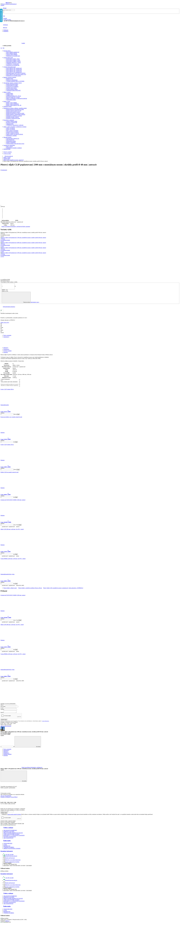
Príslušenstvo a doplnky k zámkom (14, 147)
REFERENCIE (6, 846)
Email (2, 708)
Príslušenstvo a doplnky (11, 135)
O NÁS (5, 844)
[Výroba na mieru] (11, 153)
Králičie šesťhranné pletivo (12, 84)
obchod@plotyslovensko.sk (11, 856)
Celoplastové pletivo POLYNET (13, 90)
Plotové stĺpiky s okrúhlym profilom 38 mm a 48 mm (30, 588)
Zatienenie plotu (9, 123)
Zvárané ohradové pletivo (12, 89)
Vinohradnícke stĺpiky (11, 99)
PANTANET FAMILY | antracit (13, 61)
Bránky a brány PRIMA (11, 102)
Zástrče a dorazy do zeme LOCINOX (14, 134)
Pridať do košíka (26, 302)
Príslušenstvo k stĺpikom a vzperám (14, 115)
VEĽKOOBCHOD (7, 843)
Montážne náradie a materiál (12, 117)
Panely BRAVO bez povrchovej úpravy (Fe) (16, 74)
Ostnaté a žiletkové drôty (11, 121)
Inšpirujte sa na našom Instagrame (13, 859)
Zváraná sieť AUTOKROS (12, 86)
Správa (2, 712)
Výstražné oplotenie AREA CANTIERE (15, 81)
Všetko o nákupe (8, 827)
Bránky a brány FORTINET (12, 104)
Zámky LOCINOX (10, 128)
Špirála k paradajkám (11, 142)
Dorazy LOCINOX (10, 129)
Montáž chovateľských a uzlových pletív (15, 113)
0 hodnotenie (4, 170)
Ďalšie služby (7, 840)
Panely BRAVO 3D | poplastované (14, 69)
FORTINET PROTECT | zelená (13, 62)
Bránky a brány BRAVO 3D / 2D (13, 105)
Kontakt (5, 18)
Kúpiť (18, 414)
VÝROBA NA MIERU (8, 847)
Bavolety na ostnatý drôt (11, 122)
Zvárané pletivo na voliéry (12, 85)
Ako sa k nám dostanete (6, 726)
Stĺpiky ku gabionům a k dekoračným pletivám (16, 98)
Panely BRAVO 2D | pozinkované (14, 70)
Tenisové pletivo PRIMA (11, 54)
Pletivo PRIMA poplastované (12, 52)
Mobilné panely (9, 78)
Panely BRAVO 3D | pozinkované (14, 68)
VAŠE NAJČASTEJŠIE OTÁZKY (11, 834)
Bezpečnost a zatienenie (8, 120)
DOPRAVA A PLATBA (8, 831)
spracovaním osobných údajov (14, 814)
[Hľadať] (3, 12)
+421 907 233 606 (9, 854)
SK (3, 48)
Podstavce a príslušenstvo (12, 80)
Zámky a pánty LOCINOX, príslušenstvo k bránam (14, 126)
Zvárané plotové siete (8, 57)
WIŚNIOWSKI (6, 149)
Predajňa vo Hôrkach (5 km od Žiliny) (9, 797)
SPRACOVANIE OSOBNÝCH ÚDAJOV (13, 832)
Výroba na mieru (7, 19)
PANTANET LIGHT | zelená (12, 58)
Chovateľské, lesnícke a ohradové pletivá (12, 82)
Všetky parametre (26, 226)
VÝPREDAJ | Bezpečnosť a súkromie (14, 125)
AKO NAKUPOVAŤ (8, 838)
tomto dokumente (45, 721)
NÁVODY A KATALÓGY (9, 836)
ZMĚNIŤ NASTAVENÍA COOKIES (11, 848)
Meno (2, 705)
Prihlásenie (5, 30)
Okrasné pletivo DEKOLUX (12, 138)
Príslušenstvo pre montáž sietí (12, 65)
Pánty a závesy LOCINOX (12, 130)
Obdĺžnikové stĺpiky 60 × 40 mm (13, 96)
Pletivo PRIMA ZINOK (11, 53)
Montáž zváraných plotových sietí (13, 110)
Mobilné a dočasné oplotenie (9, 77)
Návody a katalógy (7, 152)
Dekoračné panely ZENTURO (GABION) (15, 73)
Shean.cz (7, 920)
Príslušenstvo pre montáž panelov (13, 75)
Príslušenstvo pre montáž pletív (13, 55)
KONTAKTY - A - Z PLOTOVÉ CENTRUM (13, 835)
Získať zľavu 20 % (5, 322)
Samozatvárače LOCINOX (12, 131)
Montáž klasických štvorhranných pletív (15, 109)
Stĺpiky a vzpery (7, 92)
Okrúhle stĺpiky (9, 93)
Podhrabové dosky (7, 106)
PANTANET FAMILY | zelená (13, 60)
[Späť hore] (1, 923)
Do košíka (38, 746)
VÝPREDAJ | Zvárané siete (12, 63)
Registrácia (5, 31)
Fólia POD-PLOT (10, 139)
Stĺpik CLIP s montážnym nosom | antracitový (13, 160)
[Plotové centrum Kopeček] (7, 4)
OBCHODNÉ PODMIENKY (10, 830)
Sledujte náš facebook (10, 857)
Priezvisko (3, 706)
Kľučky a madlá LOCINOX (12, 133)
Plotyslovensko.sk (8, 156)
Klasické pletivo (7, 50)
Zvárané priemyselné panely (9, 66)
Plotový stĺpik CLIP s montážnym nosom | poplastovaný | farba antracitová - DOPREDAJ (63, 588)
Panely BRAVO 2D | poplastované (14, 71)
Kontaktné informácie (7, 851)
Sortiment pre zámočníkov (9, 145)
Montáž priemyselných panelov (13, 112)
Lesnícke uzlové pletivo (11, 88)
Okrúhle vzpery (9, 94)
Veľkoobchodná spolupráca (9, 306)
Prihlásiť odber (4, 812)
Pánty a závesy (9, 146)
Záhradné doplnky (7, 137)
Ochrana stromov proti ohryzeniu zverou (15, 143)
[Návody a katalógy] (12, 152)
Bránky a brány (6, 101)
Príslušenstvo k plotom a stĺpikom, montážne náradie (15, 108)
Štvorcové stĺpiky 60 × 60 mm (13, 97)
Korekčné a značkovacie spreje (13, 118)
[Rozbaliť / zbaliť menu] (12, 50)
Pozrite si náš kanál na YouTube (12, 861)
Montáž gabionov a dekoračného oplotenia (15, 114)
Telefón (2, 709)
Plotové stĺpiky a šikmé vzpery (10, 588)
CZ (1, 48)
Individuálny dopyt (35, 302)
